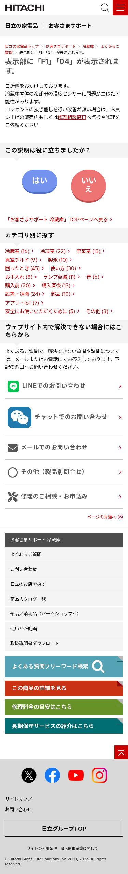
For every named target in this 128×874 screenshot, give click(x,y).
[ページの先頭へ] (121, 752)
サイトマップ (18, 799)
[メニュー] (120, 7)
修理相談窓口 (72, 117)
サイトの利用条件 (42, 848)
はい (39, 180)
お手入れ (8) (18, 277)
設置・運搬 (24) (22, 294)
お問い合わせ (23, 569)
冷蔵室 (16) (17, 251)
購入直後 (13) (56, 285)
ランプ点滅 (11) (59, 277)
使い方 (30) (63, 268)
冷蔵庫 (88, 46)
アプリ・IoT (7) (22, 303)
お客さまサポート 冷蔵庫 (35, 539)
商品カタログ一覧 (28, 599)
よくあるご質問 (25, 554)
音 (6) (92, 277)
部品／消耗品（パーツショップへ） (45, 613)
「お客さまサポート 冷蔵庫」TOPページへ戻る (56, 220)
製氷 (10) (58, 260)
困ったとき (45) (22, 268)
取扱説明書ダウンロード (34, 643)
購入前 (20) (18, 285)
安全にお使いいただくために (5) (40, 311)
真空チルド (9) (21, 260)
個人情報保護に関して (79, 848)
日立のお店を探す (28, 584)
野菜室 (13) (88, 251)
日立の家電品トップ (22, 46)
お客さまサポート (61, 46)
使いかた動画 (23, 628)
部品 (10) (60, 294)
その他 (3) (97, 311)
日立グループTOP (64, 828)
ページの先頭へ (101, 517)
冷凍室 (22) (53, 251)
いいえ (88, 185)
